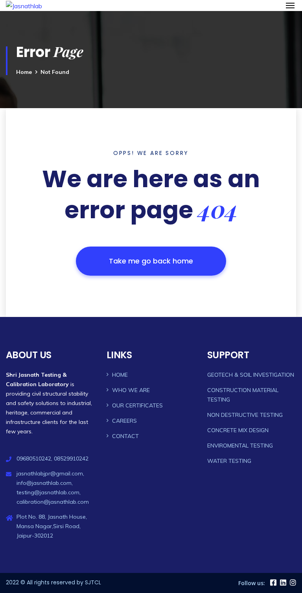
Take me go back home (151, 261)
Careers (124, 420)
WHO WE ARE (131, 390)
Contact (125, 436)
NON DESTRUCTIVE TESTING (245, 414)
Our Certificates (137, 405)
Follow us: (251, 583)
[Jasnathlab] (60, 5)
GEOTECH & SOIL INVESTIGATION (250, 374)
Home (24, 72)
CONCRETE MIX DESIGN (238, 430)
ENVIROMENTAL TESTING (240, 445)
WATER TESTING (229, 460)
